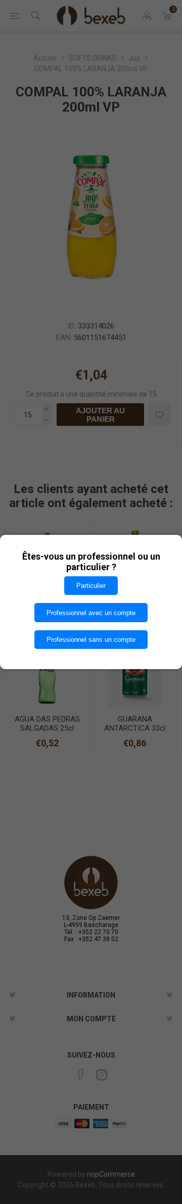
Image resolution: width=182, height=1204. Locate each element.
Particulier (91, 585)
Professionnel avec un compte (91, 613)
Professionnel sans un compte (91, 639)
